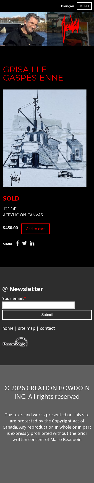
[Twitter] (24, 243)
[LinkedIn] (32, 243)
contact (47, 328)
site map (26, 328)
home (7, 328)
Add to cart (35, 228)
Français (67, 6)
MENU (84, 6)
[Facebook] (17, 243)
